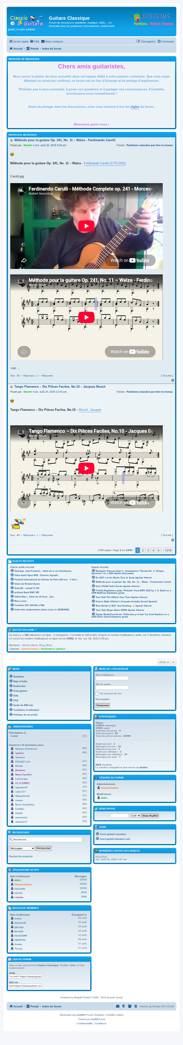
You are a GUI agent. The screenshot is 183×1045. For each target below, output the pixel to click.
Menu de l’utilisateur (113, 669)
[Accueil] (28, 19)
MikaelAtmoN (22, 796)
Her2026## (21, 935)
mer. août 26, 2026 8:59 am (50, 145)
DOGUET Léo (22, 761)
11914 (83, 883)
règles (134, 106)
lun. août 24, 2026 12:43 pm (51, 391)
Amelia (18, 944)
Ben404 (19, 931)
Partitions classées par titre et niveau (150, 145)
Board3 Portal (82, 997)
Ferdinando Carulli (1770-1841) (105, 163)
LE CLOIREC (22, 783)
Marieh (28, 145)
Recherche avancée (21, 856)
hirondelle (20, 888)
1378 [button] (168, 550)
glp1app (19, 927)
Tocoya (18, 948)
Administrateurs (30, 648)
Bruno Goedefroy (24, 804)
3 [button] (148, 550)
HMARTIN (20, 940)
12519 (83, 879)
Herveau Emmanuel (26, 748)
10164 (83, 888)
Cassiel (14, 736)
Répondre (47, 375)
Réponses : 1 (30, 375)
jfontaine (20, 770)
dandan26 (20, 922)
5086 (84, 896)
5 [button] (158, 550)
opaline (19, 753)
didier (18, 880)
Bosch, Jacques (90, 410)
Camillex (19, 809)
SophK (19, 813)
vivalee (19, 800)
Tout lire (167, 375)
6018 (84, 892)
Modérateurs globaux (53, 648)
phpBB (80, 1015)
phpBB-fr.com (98, 1019)
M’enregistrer (103, 699)
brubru (18, 918)
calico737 (20, 791)
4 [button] (153, 550)
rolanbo (19, 897)
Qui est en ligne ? (24, 629)
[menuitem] (34, 41)
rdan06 (18, 893)
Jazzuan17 (21, 821)
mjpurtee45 (21, 787)
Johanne (20, 757)
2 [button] (143, 550)
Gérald (19, 766)
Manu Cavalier (23, 774)
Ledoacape (21, 778)
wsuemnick (21, 817)
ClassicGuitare (23, 884)
